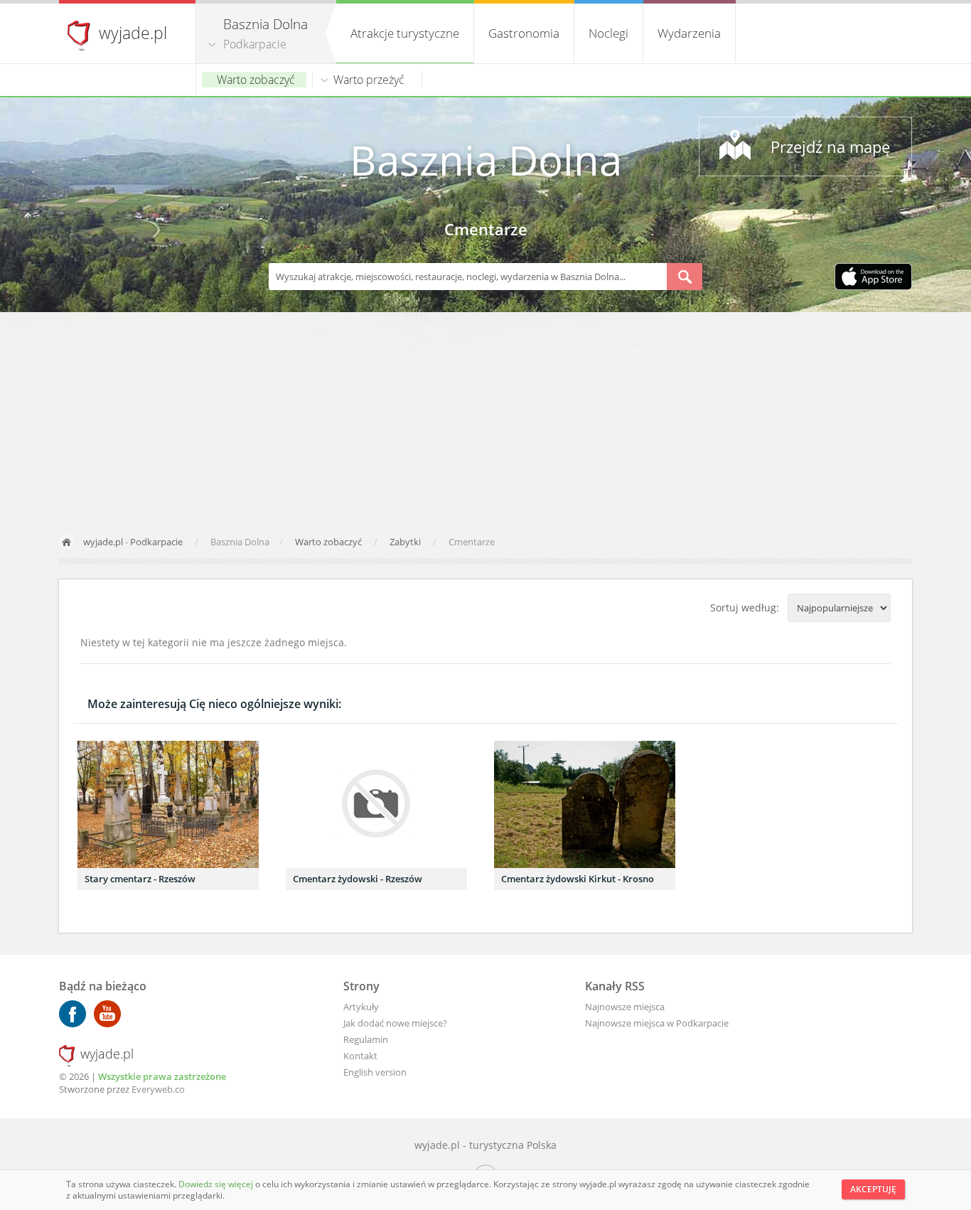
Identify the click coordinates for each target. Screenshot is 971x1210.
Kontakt (360, 1055)
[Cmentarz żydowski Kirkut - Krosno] (584, 804)
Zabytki (406, 541)
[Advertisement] (485, 418)
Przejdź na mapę (830, 146)
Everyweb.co (158, 1089)
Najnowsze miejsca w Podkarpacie (657, 1023)
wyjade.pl (133, 32)
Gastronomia (523, 33)
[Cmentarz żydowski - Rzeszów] (376, 804)
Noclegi (608, 33)
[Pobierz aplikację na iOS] (873, 278)
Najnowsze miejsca (625, 1006)
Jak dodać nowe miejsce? (395, 1023)
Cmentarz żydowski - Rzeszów (357, 878)
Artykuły (361, 1006)
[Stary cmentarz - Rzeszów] (168, 804)
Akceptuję (873, 1189)
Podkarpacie (254, 44)
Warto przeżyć (368, 79)
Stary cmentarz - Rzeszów (140, 878)
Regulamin (365, 1039)
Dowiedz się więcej (216, 1184)
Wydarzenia (689, 33)
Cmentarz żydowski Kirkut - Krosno (577, 878)
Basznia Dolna (486, 159)
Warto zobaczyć (256, 79)
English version (375, 1072)
